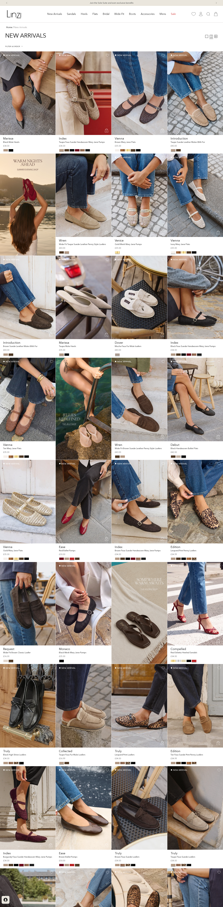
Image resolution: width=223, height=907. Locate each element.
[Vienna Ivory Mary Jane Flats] (195, 195)
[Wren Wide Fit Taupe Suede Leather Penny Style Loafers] (83, 195)
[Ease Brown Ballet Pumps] (83, 808)
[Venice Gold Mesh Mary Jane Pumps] (139, 195)
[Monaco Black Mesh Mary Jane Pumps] (83, 604)
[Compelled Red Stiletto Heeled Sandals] (195, 604)
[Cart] (216, 14)
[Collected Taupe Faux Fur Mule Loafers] (83, 706)
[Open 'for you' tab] (5, 900)
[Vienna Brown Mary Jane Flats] (139, 93)
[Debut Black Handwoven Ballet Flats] (195, 399)
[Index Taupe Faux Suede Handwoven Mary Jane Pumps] (83, 93)
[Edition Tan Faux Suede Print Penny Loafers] (195, 706)
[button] (54, 14)
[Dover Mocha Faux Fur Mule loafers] (139, 297)
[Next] (216, 2)
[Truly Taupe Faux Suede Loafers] (195, 808)
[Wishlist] (193, 14)
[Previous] (6, 2)
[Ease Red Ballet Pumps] (83, 501)
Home (9, 27)
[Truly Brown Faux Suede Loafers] (139, 808)
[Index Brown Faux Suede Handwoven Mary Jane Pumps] (139, 501)
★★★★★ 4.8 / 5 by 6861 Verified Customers (111, 3)
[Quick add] (51, 130)
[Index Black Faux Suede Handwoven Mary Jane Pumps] (195, 297)
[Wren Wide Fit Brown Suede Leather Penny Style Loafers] (139, 399)
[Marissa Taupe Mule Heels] (83, 297)
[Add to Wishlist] (52, 55)
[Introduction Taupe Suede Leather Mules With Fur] (195, 93)
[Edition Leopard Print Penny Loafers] (195, 501)
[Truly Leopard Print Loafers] (139, 706)
